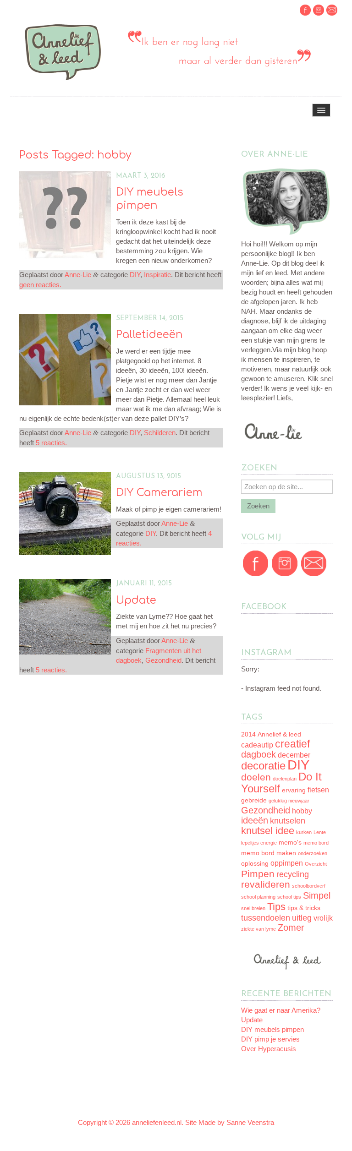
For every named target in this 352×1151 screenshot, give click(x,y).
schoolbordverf (308, 886)
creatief (292, 744)
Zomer (291, 927)
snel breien (253, 908)
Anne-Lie (78, 274)
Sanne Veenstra (250, 1122)
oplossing (255, 863)
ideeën (254, 820)
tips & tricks (303, 908)
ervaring (294, 790)
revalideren (265, 884)
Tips (276, 906)
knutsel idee (267, 830)
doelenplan (285, 778)
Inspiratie (157, 274)
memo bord (316, 843)
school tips (289, 897)
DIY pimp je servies (270, 1039)
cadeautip (257, 745)
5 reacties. (51, 443)
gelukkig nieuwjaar (289, 800)
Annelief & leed (279, 734)
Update (136, 600)
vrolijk (323, 918)
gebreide (254, 800)
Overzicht (316, 864)
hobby (302, 811)
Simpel (316, 895)
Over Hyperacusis (268, 1049)
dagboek (258, 754)
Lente (320, 832)
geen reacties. (40, 285)
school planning (258, 897)
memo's (290, 842)
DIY (135, 274)
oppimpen (286, 863)
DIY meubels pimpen (272, 1029)
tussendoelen (265, 917)
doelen (256, 777)
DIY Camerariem (159, 492)
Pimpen (258, 873)
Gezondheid (163, 660)
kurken (304, 832)
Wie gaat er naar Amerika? (280, 1010)
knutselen (287, 820)
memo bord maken (268, 853)
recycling (292, 874)
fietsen (318, 790)
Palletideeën (149, 334)
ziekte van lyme (258, 929)
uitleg (302, 917)
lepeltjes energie (259, 843)
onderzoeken (312, 853)
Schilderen (160, 432)
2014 (248, 734)
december (294, 755)
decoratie (263, 765)
